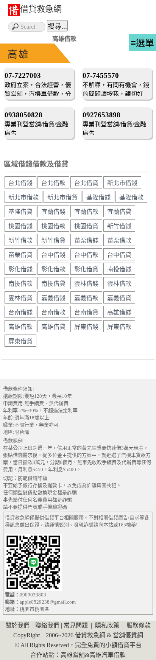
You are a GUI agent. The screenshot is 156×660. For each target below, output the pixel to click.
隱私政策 (107, 625)
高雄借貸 (53, 327)
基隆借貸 (20, 212)
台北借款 (53, 183)
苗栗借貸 (20, 255)
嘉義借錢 (53, 298)
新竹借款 (20, 240)
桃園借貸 (86, 226)
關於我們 (17, 625)
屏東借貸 (20, 341)
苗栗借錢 (86, 240)
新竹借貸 (53, 240)
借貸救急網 (41, 9)
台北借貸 (86, 183)
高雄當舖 (73, 655)
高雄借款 (20, 327)
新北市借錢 (122, 183)
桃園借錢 (20, 226)
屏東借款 (119, 327)
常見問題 (76, 625)
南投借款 (20, 283)
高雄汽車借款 (107, 655)
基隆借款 (131, 197)
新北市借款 (23, 197)
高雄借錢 (119, 312)
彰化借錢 (20, 269)
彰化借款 (53, 269)
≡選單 (142, 43)
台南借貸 (86, 312)
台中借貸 (119, 255)
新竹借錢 (119, 226)
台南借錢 (20, 312)
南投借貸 (53, 283)
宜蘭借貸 (119, 212)
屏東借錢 (86, 327)
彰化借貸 (86, 269)
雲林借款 (119, 283)
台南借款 (53, 312)
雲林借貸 (20, 298)
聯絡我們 (47, 625)
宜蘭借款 (86, 212)
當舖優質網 (128, 635)
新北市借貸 (62, 197)
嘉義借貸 (119, 298)
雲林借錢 (86, 283)
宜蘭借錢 (53, 212)
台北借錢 (20, 183)
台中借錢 (53, 255)
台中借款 (86, 255)
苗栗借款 (119, 240)
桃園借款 (53, 226)
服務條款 (138, 625)
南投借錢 (119, 269)
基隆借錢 (98, 197)
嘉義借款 (86, 298)
